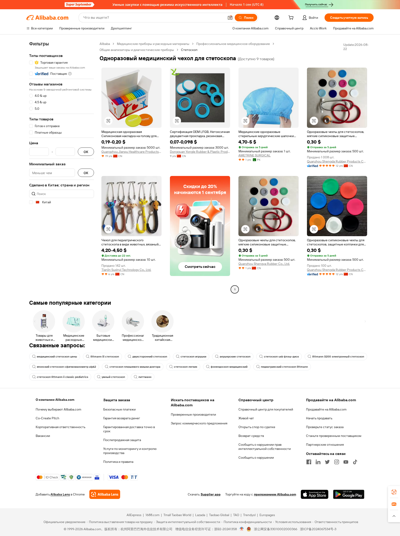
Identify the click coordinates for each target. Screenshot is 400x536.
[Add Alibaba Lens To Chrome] (104, 494)
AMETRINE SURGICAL (254, 155)
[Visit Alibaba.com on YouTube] (346, 462)
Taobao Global (219, 515)
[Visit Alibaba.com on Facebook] (309, 462)
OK (86, 152)
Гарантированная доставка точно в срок (129, 429)
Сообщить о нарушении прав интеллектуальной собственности (264, 447)
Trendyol (249, 515)
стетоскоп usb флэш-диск (281, 356)
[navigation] (61, 167)
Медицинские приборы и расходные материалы (153, 44)
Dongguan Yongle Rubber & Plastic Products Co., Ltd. (200, 152)
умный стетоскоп (113, 377)
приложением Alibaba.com (275, 494)
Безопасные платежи (119, 409)
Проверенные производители (193, 414)
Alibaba (105, 44)
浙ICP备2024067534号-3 (318, 529)
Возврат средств (251, 436)
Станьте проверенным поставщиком (333, 436)
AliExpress (134, 515)
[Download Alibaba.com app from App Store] (314, 494)
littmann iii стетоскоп (105, 356)
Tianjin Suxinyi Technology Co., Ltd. (126, 270)
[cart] (291, 18)
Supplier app (211, 494)
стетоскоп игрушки (193, 356)
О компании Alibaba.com (55, 399)
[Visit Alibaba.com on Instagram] (336, 462)
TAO (236, 515)
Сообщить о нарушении (256, 457)
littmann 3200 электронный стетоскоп (338, 356)
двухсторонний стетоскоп (149, 356)
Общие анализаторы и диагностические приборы (137, 50)
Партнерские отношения (325, 444)
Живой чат (246, 418)
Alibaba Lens (60, 494)
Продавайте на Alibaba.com (326, 409)
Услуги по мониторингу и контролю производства (129, 451)
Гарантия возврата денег (121, 418)
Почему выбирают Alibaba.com (58, 409)
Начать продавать (319, 418)
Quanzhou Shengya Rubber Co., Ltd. (264, 264)
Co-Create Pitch (47, 418)
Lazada (200, 515)
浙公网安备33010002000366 (275, 529)
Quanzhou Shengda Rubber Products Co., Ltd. (337, 161)
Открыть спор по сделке (256, 427)
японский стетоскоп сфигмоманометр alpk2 (66, 366)
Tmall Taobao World (177, 515)
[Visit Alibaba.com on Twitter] (327, 462)
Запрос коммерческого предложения (199, 423)
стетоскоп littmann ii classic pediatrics (62, 377)
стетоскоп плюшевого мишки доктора (134, 366)
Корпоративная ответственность (60, 427)
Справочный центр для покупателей (265, 409)
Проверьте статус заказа (325, 427)
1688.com (152, 515)
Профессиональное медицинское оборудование (233, 44)
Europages (267, 515)
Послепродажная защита (122, 440)
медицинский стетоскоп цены (57, 356)
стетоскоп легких (185, 366)
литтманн (144, 377)
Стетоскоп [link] (189, 50)
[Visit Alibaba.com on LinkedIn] (318, 462)
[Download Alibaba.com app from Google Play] (348, 494)
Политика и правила (118, 462)
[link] (394, 492)
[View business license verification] (242, 529)
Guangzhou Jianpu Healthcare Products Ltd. (131, 152)
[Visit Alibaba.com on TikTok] (355, 462)
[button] (230, 17)
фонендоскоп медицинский (229, 366)
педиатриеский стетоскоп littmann (284, 366)
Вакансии (43, 436)
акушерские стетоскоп (235, 356)
